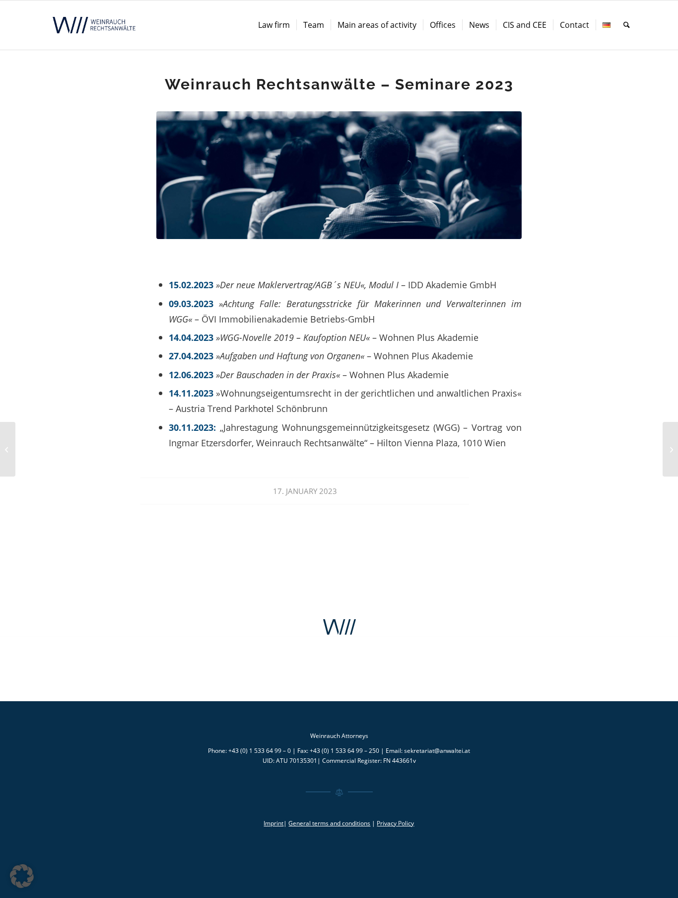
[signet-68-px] (339, 627)
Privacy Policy (395, 823)
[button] (22, 876)
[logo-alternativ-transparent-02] (95, 25)
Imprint (273, 823)
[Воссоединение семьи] (7, 449)
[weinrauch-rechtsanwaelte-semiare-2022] (339, 175)
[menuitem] (274, 25)
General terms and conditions (329, 823)
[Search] (626, 25)
